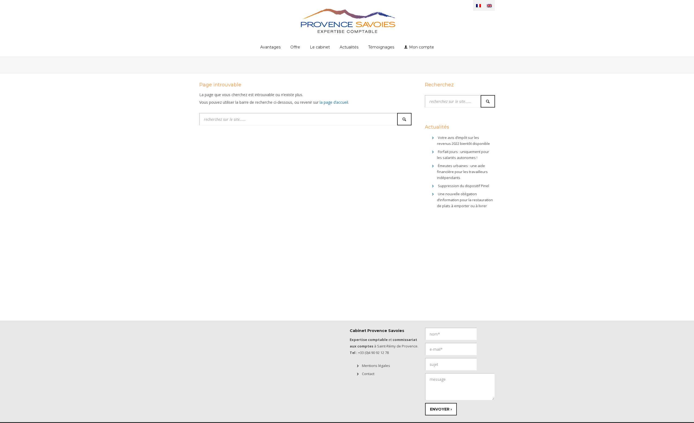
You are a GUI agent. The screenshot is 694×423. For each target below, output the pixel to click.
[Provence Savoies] (347, 20)
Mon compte (421, 47)
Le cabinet (320, 47)
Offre (295, 47)
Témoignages (381, 47)
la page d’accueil (334, 102)
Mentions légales (376, 365)
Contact (368, 373)
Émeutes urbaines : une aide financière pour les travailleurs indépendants (462, 171)
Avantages (270, 47)
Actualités (349, 47)
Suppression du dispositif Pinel (463, 185)
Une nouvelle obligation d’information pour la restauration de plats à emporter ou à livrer (465, 199)
